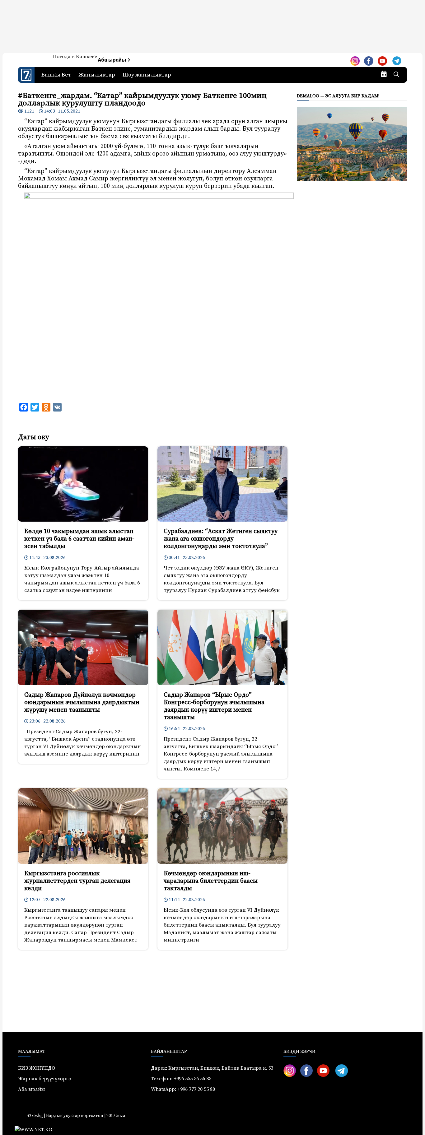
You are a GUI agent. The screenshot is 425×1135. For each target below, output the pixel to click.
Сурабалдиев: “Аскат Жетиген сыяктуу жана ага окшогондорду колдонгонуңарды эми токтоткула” (221, 539)
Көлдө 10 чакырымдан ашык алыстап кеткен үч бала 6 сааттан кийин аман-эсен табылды (79, 539)
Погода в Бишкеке (75, 56)
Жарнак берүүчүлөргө (44, 1079)
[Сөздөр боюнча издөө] (396, 75)
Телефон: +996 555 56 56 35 (181, 1079)
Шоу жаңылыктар (147, 74)
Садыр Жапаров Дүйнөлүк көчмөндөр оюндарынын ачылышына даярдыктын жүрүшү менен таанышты (81, 702)
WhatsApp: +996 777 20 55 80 (183, 1089)
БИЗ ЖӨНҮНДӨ (36, 1068)
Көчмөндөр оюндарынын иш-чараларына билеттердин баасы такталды (211, 881)
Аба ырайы (112, 60)
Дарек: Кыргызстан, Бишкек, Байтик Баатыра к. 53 (212, 1068)
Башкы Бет (56, 74)
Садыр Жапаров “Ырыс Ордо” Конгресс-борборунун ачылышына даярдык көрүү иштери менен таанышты (214, 706)
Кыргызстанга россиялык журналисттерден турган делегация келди (77, 881)
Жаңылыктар (97, 74)
